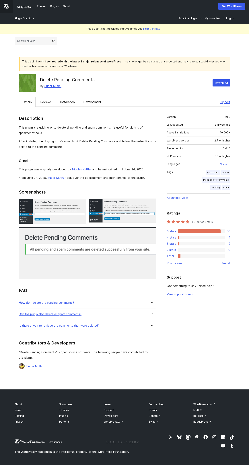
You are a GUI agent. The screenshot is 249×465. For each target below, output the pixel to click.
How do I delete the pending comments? (46, 302)
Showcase (65, 404)
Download (221, 82)
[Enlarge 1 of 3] (81, 203)
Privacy (19, 421)
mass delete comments (216, 179)
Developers (111, 415)
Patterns (64, 421)
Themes (64, 410)
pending (215, 187)
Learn (107, 404)
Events (153, 410)
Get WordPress (232, 6)
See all (225, 263)
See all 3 (225, 164)
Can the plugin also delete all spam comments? (50, 314)
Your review (174, 263)
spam (226, 187)
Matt (197, 410)
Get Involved (156, 404)
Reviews (46, 102)
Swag (154, 421)
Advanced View (177, 198)
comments (213, 172)
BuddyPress (202, 421)
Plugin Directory (24, 18)
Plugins (63, 415)
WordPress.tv (113, 421)
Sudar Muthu (52, 86)
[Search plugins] (53, 41)
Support (225, 102)
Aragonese (55, 441)
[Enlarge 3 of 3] (151, 232)
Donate (155, 415)
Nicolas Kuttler (81, 169)
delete (225, 172)
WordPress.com (204, 404)
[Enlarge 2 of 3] (151, 203)
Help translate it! (153, 28)
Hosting (19, 415)
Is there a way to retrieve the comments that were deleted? (59, 325)
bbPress (200, 415)
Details (27, 102)
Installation (67, 102)
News (18, 410)
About (18, 404)
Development (92, 102)
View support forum (180, 294)
